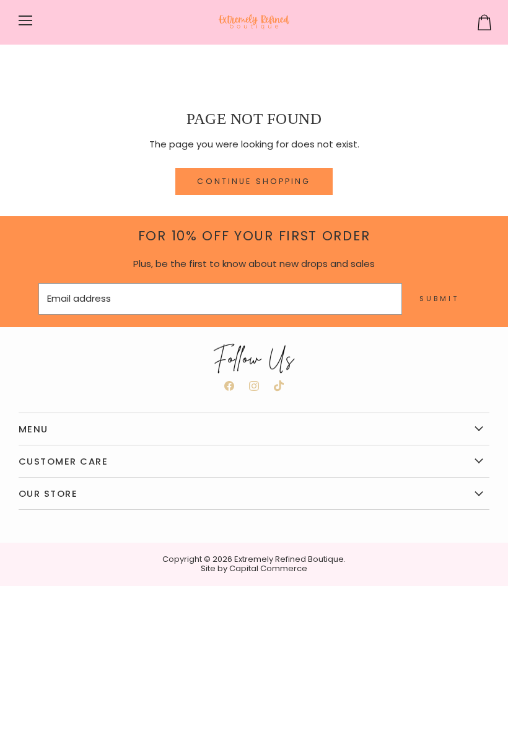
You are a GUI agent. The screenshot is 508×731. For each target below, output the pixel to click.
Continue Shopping (253, 181)
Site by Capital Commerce (254, 568)
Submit (439, 299)
